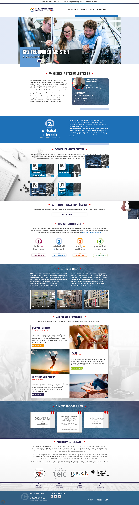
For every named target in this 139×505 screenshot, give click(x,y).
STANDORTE (82, 9)
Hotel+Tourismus (38, 485)
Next (109, 300)
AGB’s (106, 500)
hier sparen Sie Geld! (67, 214)
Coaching (80, 485)
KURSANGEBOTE (72, 9)
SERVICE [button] (90, 9)
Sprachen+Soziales (59, 487)
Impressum (99, 500)
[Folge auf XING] (59, 496)
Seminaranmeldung (82, 101)
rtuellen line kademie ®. (91, 232)
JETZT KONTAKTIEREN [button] (101, 9)
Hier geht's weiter (37, 345)
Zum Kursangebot (38, 255)
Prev (29, 300)
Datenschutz (90, 500)
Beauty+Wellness (59, 485)
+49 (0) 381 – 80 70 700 (37, 497)
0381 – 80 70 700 (59, 2)
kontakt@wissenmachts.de (96, 89)
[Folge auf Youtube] (55, 496)
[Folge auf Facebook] (52, 496)
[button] (3, 502)
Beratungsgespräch (100, 487)
